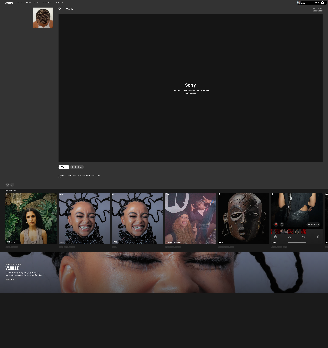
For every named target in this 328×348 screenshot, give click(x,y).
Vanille (70, 8)
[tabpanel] (191, 88)
